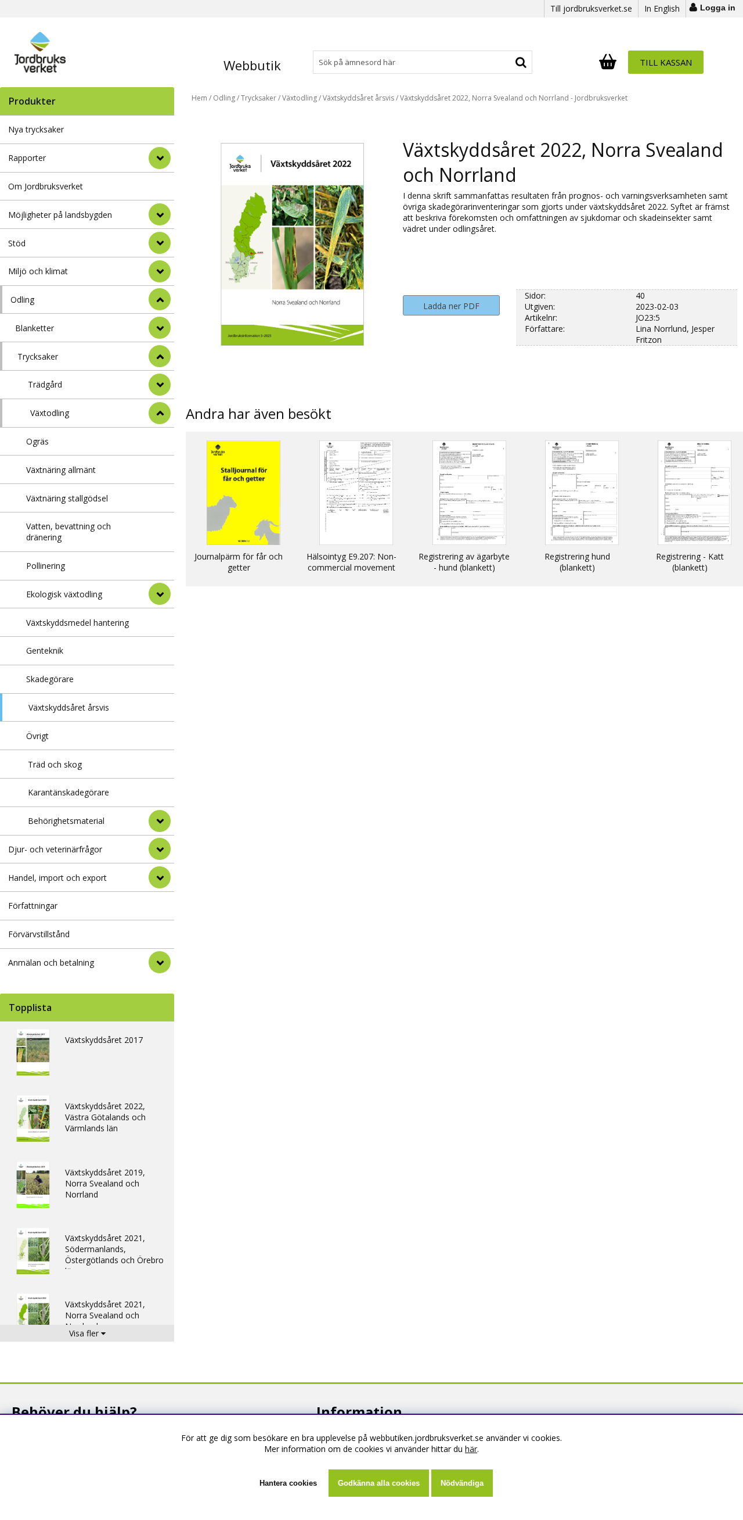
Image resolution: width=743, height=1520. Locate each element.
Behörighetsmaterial (66, 820)
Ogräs (37, 441)
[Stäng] (159, 299)
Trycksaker (37, 356)
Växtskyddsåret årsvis (68, 707)
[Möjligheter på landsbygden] (159, 214)
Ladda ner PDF (451, 305)
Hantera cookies (288, 1483)
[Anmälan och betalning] (159, 962)
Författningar (32, 905)
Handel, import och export (57, 877)
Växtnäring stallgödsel (67, 498)
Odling (22, 299)
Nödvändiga (462, 1483)
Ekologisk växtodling (64, 594)
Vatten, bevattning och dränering (68, 532)
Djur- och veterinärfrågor (55, 849)
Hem (199, 98)
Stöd (17, 243)
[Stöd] (159, 242)
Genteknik (44, 650)
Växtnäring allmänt (61, 469)
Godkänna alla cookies (379, 1483)
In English (662, 8)
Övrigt (37, 735)
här (471, 1448)
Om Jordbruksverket (45, 186)
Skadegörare (50, 678)
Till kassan (666, 62)
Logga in (717, 7)
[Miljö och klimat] (159, 271)
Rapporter (27, 157)
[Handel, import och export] (159, 877)
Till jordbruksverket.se (591, 8)
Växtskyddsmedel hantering (77, 622)
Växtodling (49, 412)
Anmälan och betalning (51, 962)
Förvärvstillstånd (39, 934)
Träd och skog (55, 764)
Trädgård (45, 384)
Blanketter (34, 328)
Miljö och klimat (38, 271)
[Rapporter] (159, 158)
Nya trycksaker (36, 129)
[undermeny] (159, 327)
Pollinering (45, 565)
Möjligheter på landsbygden (60, 214)
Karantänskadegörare (68, 792)
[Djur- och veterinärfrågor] (159, 849)
